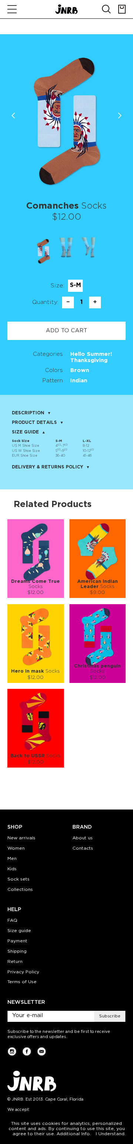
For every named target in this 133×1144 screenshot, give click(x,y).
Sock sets (18, 879)
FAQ (12, 920)
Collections (20, 890)
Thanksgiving (89, 360)
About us (82, 838)
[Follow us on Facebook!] (26, 1051)
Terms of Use (22, 982)
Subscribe (109, 1016)
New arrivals (21, 838)
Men (12, 859)
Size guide (19, 931)
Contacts (82, 848)
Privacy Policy (23, 972)
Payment (17, 941)
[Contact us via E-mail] (41, 1051)
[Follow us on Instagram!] (12, 1051)
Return (15, 962)
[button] (120, 115)
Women (16, 848)
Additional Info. (74, 1134)
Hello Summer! (91, 354)
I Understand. (111, 1134)
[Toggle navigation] (12, 9)
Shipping (17, 951)
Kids (12, 869)
